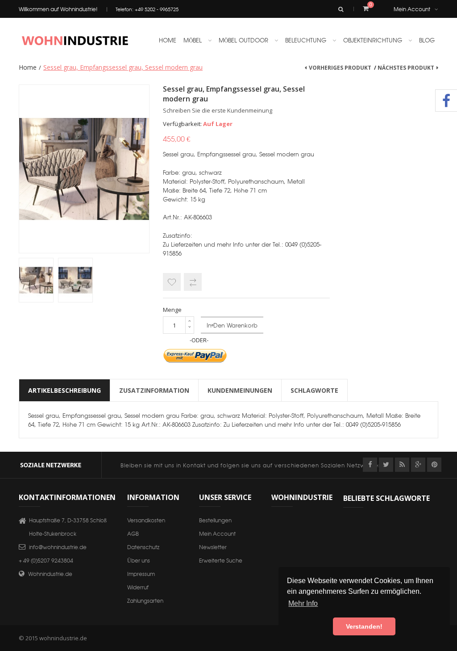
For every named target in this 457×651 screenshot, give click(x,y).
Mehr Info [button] (303, 603)
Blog (427, 40)
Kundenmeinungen (240, 390)
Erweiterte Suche (220, 560)
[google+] (418, 465)
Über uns (138, 560)
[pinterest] (434, 465)
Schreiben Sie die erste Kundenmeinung (217, 110)
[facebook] (370, 465)
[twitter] (386, 465)
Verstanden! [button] (364, 626)
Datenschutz (143, 546)
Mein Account (412, 9)
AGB (133, 533)
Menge (172, 310)
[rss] (402, 465)
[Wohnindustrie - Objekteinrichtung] (74, 40)
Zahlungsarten (145, 600)
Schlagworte (314, 390)
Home (28, 67)
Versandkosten (146, 520)
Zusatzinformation (154, 390)
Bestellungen (215, 520)
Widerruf (138, 587)
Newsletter (213, 546)
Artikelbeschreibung (64, 390)
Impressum (141, 573)
